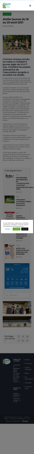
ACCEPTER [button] (16, 229)
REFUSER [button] (24, 229)
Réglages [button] (7, 229)
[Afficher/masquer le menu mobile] (30, 6)
